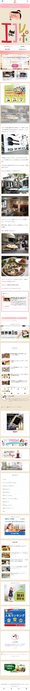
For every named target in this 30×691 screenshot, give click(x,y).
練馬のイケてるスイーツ (8, 508)
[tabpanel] (8, 75)
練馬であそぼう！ (7, 489)
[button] (27, 328)
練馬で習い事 (6, 501)
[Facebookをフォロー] (9, 404)
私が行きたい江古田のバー (9, 485)
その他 (4, 479)
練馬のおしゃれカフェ (22, 318)
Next (29, 76)
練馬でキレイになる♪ (7, 495)
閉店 (4, 511)
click (15, 65)
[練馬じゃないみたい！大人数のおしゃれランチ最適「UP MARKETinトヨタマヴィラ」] (18, 389)
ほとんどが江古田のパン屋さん (10, 482)
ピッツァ (10, 320)
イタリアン (5, 320)
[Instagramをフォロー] (11, 404)
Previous (1, 76)
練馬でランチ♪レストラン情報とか (9, 318)
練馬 (15, 320)
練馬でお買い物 (6, 492)
